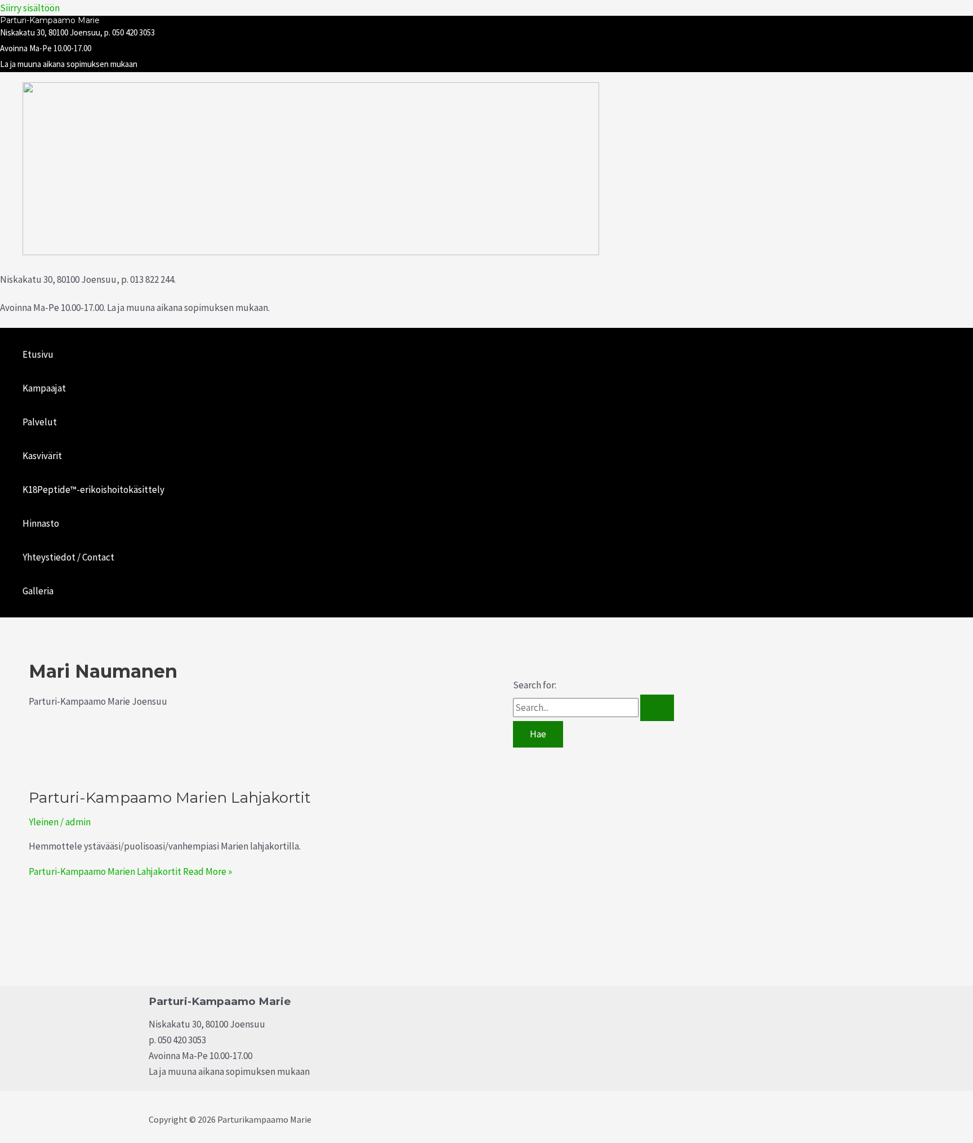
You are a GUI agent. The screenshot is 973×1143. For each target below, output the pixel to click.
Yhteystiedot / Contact (68, 557)
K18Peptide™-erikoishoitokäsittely (93, 489)
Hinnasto (41, 523)
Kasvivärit (42, 456)
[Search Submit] (657, 708)
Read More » (130, 871)
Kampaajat (44, 388)
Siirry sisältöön (30, 8)
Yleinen (44, 822)
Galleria (38, 591)
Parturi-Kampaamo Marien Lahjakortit (170, 798)
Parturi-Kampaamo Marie (50, 20)
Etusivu (38, 354)
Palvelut (40, 422)
